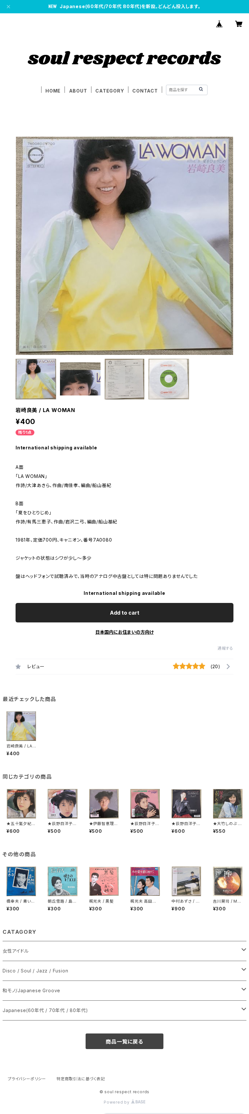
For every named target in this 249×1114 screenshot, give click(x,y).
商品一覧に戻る (124, 1041)
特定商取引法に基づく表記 (80, 1078)
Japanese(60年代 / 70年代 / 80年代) (45, 1010)
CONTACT (145, 91)
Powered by (117, 1102)
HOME (53, 91)
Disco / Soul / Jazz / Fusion (35, 970)
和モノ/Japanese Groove (31, 990)
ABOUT (78, 91)
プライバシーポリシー (27, 1078)
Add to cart (124, 612)
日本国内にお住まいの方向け (124, 632)
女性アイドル (16, 951)
